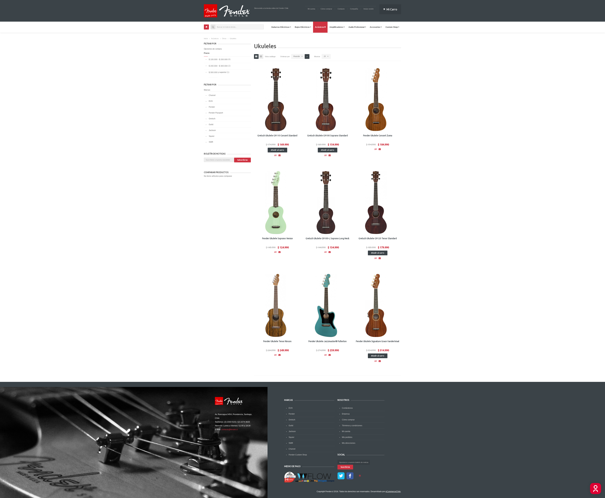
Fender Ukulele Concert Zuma (377, 135)
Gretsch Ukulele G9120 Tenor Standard (378, 238)
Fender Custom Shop (298, 455)
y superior (217, 72)
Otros (224, 38)
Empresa (346, 414)
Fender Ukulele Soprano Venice (277, 238)
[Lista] (261, 56)
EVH (211, 101)
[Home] (206, 27)
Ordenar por (285, 56)
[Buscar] (213, 27)
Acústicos (215, 38)
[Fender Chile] (227, 10)
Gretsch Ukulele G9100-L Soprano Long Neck (327, 238)
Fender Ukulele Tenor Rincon (277, 341)
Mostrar (317, 56)
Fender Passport (216, 113)
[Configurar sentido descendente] (307, 56)
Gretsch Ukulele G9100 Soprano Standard (327, 135)
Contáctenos (347, 408)
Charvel (212, 95)
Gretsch (212, 119)
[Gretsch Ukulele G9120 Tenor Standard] (376, 202)
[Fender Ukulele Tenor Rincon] (275, 305)
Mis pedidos (347, 437)
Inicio (206, 38)
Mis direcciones (348, 443)
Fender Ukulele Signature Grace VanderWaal (377, 341)
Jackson (212, 130)
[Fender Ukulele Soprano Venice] (275, 202)
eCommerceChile (393, 491)
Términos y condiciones (352, 425)
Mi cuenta (346, 431)
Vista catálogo (270, 56)
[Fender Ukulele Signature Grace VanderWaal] (376, 305)
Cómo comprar (348, 420)
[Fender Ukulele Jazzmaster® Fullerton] (326, 305)
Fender (212, 107)
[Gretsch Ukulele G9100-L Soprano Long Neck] (326, 202)
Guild (211, 124)
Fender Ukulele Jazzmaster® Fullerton (327, 341)
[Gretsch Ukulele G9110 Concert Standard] (276, 100)
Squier (211, 136)
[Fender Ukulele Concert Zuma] (376, 100)
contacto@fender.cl (229, 429)
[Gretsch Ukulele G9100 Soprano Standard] (326, 100)
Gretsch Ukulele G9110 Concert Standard (277, 135)
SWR (211, 142)
